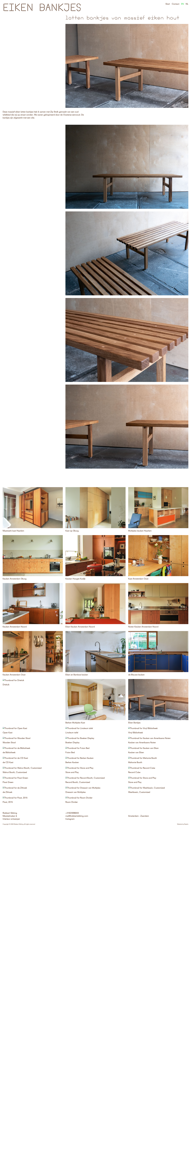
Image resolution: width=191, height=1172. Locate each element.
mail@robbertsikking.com (76, 816)
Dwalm (186, 824)
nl (187, 4)
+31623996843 (72, 813)
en (182, 4)
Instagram (69, 819)
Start (167, 4)
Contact (175, 4)
